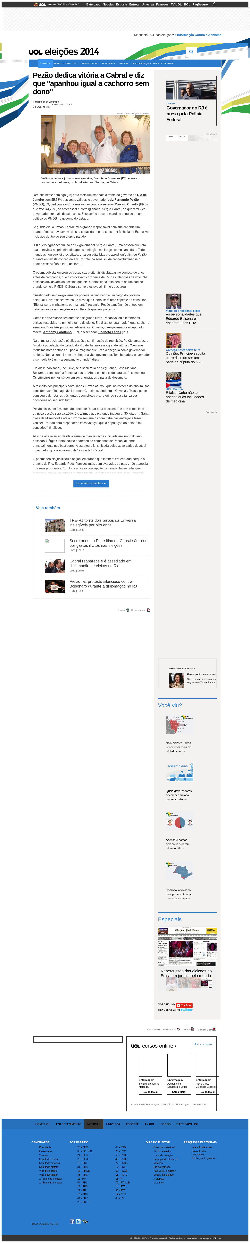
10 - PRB (82, 1194)
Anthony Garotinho (57, 332)
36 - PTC (120, 1190)
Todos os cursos (203, 1044)
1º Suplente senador (50, 1178)
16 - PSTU (121, 1174)
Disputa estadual (65, 63)
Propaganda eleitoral (165, 1159)
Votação (158, 1163)
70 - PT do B (122, 1182)
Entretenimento (68, 1124)
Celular (84, 1221)
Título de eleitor (162, 1151)
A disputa (159, 1178)
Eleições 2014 (72, 51)
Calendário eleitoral (164, 1147)
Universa (148, 4)
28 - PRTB (83, 1202)
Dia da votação (162, 1166)
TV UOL (176, 4)
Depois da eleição (164, 1174)
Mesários (159, 1182)
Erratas (187, 1029)
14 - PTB (120, 1186)
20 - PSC (120, 1151)
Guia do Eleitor (158, 1142)
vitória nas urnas (77, 204)
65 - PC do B (84, 1151)
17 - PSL (120, 1166)
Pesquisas (108, 63)
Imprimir (121, 610)
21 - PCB (82, 1155)
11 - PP (81, 1178)
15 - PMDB (83, 1170)
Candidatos (40, 1142)
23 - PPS (82, 1186)
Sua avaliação (141, 63)
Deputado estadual (49, 1163)
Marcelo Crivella (126, 204)
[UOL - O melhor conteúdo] (38, 6)
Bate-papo (93, 4)
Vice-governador (48, 1174)
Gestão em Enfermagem (176, 1104)
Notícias (108, 4)
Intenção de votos (202, 1147)
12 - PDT (82, 1163)
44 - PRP (82, 1198)
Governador (45, 1151)
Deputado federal (48, 1159)
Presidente (45, 1147)
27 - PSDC (121, 1163)
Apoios (123, 63)
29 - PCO (82, 1159)
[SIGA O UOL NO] (184, 1007)
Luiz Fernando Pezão (123, 199)
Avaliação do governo (204, 1158)
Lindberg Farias (109, 332)
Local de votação (163, 1155)
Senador (44, 1155)
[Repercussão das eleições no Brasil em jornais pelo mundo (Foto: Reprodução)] (206, 988)
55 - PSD (120, 1155)
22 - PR (81, 1190)
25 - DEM (82, 1147)
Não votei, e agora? (165, 1170)
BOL (187, 4)
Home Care (199, 1104)
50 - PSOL (121, 1170)
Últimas (45, 63)
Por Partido (79, 1142)
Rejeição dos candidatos (199, 1153)
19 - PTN (120, 1194)
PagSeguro (200, 4)
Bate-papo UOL (187, 1124)
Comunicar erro (138, 610)
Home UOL (42, 1124)
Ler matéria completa (89, 483)
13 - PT (119, 1178)
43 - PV (119, 1198)
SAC (76, 4)
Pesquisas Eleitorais (200, 1142)
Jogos (166, 1124)
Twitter (78, 1221)
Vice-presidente (48, 1170)
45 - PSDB (121, 1159)
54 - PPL (82, 1182)
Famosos (162, 4)
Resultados (89, 63)
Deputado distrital (49, 1166)
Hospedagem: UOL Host (209, 1238)
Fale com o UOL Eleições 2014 (162, 1029)
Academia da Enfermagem (145, 1104)
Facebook (73, 1221)
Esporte (121, 4)
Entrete (134, 4)
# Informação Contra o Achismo (198, 35)
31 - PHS (82, 1166)
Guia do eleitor (163, 63)
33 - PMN (82, 1174)
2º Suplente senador (50, 1182)
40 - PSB (120, 1147)
